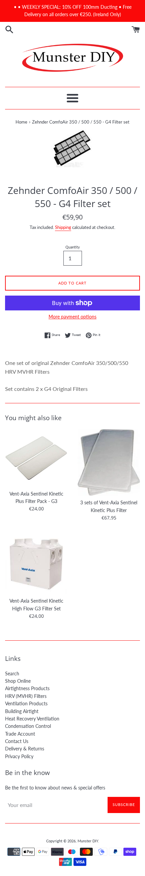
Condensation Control (28, 726)
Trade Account (20, 734)
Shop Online (18, 681)
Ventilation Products (26, 703)
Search (12, 673)
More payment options (72, 316)
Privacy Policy (19, 756)
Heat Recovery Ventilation (32, 718)
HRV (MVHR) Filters (26, 696)
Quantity (72, 247)
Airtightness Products (27, 688)
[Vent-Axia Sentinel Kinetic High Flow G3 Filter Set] (36, 563)
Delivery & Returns (24, 748)
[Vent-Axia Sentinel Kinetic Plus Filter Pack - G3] (36, 457)
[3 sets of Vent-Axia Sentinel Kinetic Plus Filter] (109, 462)
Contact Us (16, 741)
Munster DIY (88, 841)
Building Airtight (21, 711)
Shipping (63, 227)
